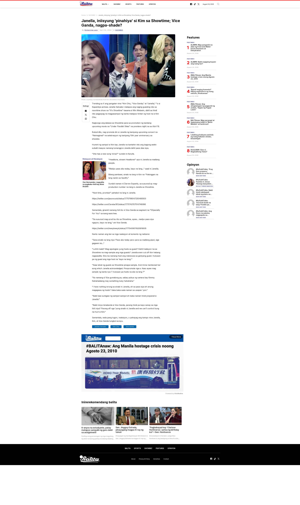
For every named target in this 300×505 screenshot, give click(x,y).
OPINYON (152, 4)
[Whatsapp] (86, 119)
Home (83, 15)
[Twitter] (86, 115)
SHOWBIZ (117, 4)
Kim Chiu (116, 326)
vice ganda (130, 326)
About (133, 459)
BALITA (104, 4)
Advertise (156, 459)
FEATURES (140, 4)
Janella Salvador (100, 326)
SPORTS (128, 4)
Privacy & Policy (144, 459)
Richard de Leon (91, 30)
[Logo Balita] (86, 4)
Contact (166, 459)
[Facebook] (86, 111)
